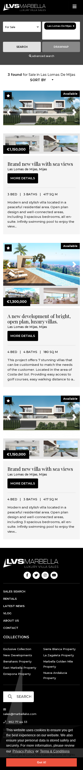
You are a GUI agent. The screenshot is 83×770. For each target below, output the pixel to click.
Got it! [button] (41, 762)
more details (23, 178)
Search (22, 46)
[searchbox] (61, 34)
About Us (11, 620)
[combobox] (22, 27)
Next (69, 109)
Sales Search (14, 591)
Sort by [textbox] (38, 80)
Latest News (14, 606)
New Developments (17, 655)
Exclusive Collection (17, 649)
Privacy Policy (23, 751)
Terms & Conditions (55, 751)
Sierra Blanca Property (59, 649)
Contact (10, 627)
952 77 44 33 (17, 722)
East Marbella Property (19, 667)
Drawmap (61, 46)
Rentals (10, 598)
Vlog (7, 613)
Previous (17, 109)
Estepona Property (17, 674)
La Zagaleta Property (58, 655)
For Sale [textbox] (10, 27)
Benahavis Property (17, 661)
